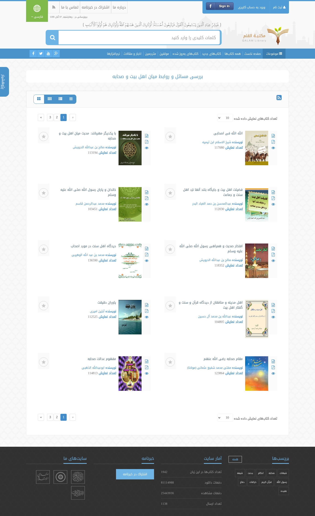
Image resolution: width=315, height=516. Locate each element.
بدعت (250, 473)
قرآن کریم (267, 482)
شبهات (283, 473)
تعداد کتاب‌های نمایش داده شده (255, 118)
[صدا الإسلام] (43, 477)
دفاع (242, 482)
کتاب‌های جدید (211, 53)
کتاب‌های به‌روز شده (185, 53)
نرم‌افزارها (113, 53)
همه (235, 459)
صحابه (272, 473)
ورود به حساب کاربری (251, 7)
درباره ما (119, 7)
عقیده (284, 491)
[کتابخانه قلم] (265, 38)
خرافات (253, 482)
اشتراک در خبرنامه (96, 7)
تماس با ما (69, 7)
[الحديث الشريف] (78, 493)
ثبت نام (278, 7)
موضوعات (272, 53)
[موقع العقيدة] (60, 477)
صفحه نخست (252, 53)
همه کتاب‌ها (233, 53)
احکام (261, 473)
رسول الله (282, 482)
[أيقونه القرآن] (78, 477)
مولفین (164, 53)
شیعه (240, 473)
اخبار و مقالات (132, 53)
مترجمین (150, 53)
